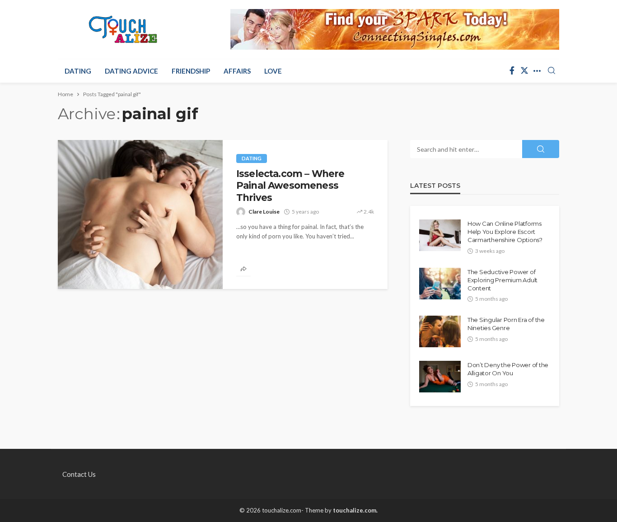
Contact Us (79, 474)
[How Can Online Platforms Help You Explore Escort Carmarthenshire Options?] (440, 235)
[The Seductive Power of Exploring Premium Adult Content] (440, 283)
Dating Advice (131, 71)
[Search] (551, 71)
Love (273, 71)
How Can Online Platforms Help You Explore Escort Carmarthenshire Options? (504, 231)
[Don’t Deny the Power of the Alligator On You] (440, 376)
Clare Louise (264, 211)
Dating (78, 71)
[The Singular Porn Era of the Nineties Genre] (440, 331)
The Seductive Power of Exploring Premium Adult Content (502, 280)
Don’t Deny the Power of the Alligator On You (507, 369)
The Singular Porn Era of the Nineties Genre (506, 323)
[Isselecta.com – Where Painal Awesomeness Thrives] (140, 214)
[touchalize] (123, 29)
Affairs (237, 71)
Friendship (191, 71)
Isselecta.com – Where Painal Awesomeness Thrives (290, 185)
